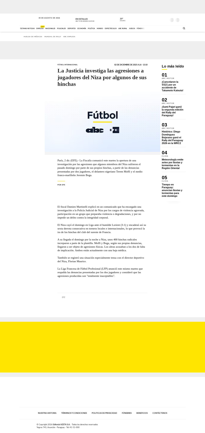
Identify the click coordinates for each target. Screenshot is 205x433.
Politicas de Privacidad (104, 413)
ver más (121, 20)
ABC (28, 19)
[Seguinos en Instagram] (165, 19)
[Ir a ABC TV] (154, 28)
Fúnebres (127, 413)
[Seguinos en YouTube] (161, 19)
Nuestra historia (47, 413)
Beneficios (142, 413)
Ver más (174, 83)
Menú (183, 19)
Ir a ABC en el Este (46, 21)
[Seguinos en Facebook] (152, 19)
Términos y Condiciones (74, 413)
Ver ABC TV (90, 20)
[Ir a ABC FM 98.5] (175, 28)
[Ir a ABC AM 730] (163, 28)
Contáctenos (159, 413)
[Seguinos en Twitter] (156, 19)
